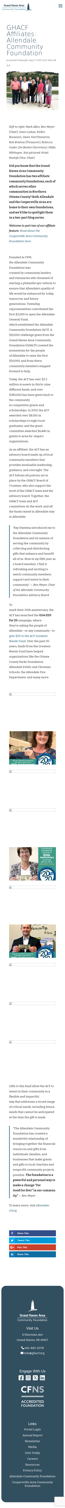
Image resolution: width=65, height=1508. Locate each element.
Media (32, 1447)
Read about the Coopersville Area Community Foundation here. (28, 236)
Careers (32, 1458)
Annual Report (32, 1435)
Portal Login (32, 1429)
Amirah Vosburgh (18, 60)
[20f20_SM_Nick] (32, 957)
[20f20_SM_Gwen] (32, 842)
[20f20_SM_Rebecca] (32, 996)
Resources (32, 1464)
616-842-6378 (34, 1348)
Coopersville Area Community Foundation (32, 1484)
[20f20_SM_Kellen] (32, 919)
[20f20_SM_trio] (32, 1073)
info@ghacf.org (34, 1353)
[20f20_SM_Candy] (32, 764)
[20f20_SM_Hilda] (32, 880)
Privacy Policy (32, 1470)
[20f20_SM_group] (32, 803)
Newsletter (32, 1441)
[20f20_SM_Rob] (32, 1035)
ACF (45, 60)
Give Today (32, 1453)
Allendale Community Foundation (32, 1476)
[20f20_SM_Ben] (32, 725)
